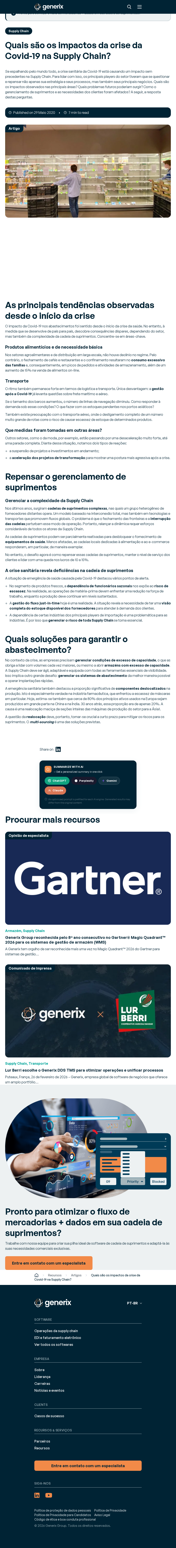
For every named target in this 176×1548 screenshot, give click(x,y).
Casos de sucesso (49, 1416)
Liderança (42, 1377)
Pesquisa (129, 6)
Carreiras (42, 1383)
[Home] (36, 1275)
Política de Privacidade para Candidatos (62, 1515)
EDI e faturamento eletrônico (57, 1338)
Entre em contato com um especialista (88, 1465)
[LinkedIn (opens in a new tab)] (58, 749)
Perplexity (86, 780)
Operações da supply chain (56, 1331)
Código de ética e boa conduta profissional (65, 1519)
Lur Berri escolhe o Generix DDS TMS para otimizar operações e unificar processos (84, 1070)
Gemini (111, 780)
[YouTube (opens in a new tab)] (48, 1495)
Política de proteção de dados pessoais (62, 1510)
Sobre (39, 1370)
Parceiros (42, 1441)
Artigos (76, 1275)
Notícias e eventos (49, 1390)
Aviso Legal (102, 1515)
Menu (139, 6)
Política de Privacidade (110, 1510)
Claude (58, 790)
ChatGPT (59, 780)
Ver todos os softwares (53, 1344)
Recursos (55, 1275)
